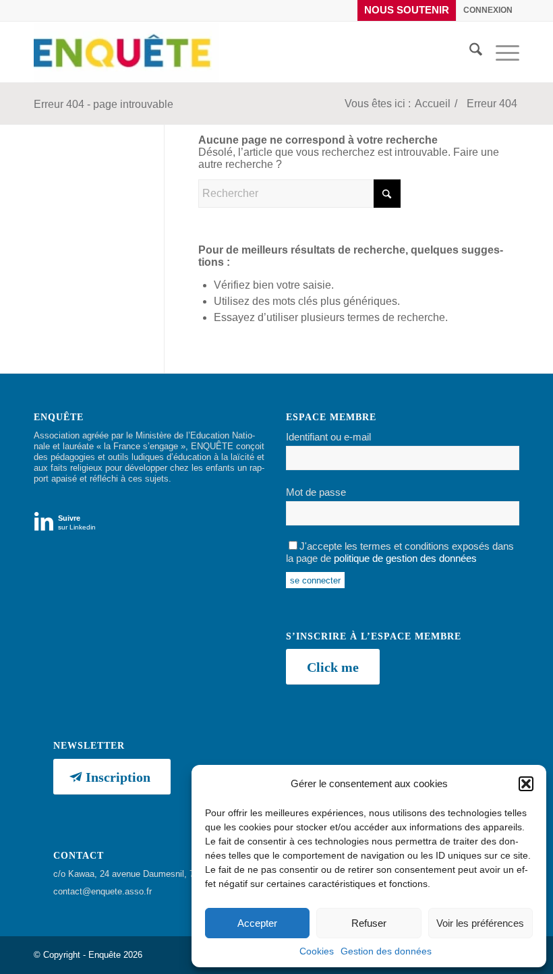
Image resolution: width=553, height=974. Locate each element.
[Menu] (500, 52)
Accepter (257, 923)
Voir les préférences (480, 923)
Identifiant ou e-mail (328, 437)
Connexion (488, 10)
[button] (526, 784)
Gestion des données (386, 951)
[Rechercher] (469, 52)
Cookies (316, 951)
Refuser (368, 923)
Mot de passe (316, 492)
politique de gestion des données (405, 558)
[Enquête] (127, 52)
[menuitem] (407, 10)
